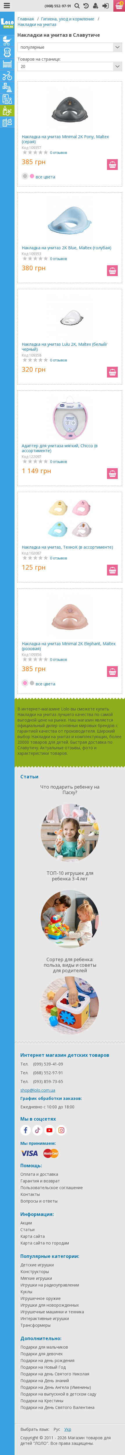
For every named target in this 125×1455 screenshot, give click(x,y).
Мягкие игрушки (36, 1278)
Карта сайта (32, 1236)
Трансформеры (35, 1325)
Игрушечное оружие (40, 1298)
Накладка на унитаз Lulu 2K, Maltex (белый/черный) (64, 347)
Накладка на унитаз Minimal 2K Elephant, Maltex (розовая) (68, 646)
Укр (67, 1429)
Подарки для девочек (41, 1353)
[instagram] (61, 1130)
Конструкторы (34, 1271)
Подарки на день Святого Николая (54, 1374)
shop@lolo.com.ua (37, 1090)
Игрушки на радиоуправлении (49, 1285)
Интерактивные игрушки (44, 1318)
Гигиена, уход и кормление (67, 19)
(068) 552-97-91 (57, 5)
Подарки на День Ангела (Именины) (55, 1387)
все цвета (45, 177)
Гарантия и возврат (40, 1181)
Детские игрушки (37, 1265)
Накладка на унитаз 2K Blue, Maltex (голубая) (66, 247)
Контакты (30, 1194)
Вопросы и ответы (39, 1201)
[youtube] (49, 1130)
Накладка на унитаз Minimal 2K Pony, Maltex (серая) (65, 139)
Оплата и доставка (39, 1174)
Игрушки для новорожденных (49, 1305)
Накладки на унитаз (36, 24)
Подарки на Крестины (41, 1400)
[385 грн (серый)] (32, 683)
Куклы (26, 1291)
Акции (26, 1223)
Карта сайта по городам (44, 1243)
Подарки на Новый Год (43, 1367)
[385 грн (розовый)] (32, 176)
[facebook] (25, 1130)
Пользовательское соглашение (51, 1187)
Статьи (27, 1229)
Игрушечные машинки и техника (52, 1311)
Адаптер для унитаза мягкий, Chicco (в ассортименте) (60, 448)
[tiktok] (37, 1130)
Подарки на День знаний (44, 1380)
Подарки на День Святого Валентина (57, 1407)
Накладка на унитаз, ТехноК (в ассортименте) (67, 547)
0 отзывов (58, 152)
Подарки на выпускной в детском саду (58, 1394)
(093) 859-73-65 (48, 1081)
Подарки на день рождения (47, 1360)
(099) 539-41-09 (48, 1064)
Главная (25, 19)
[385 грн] (25, 176)
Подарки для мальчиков (44, 1347)
